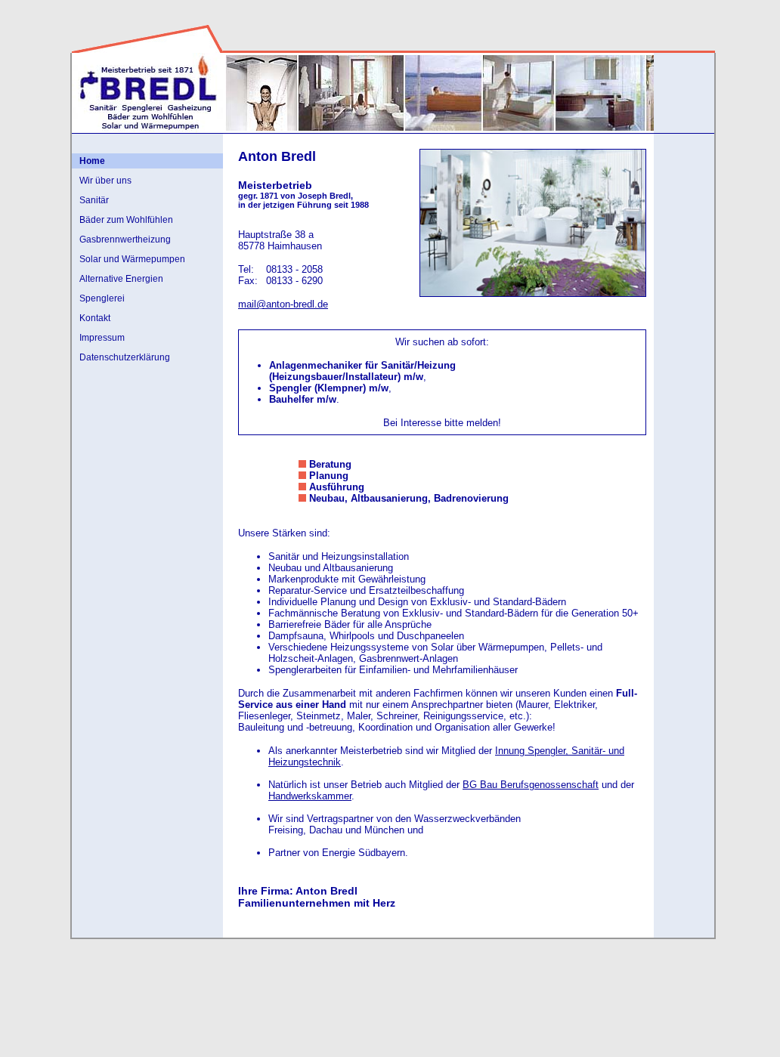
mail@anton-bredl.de (283, 304)
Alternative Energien (121, 279)
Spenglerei (102, 298)
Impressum (102, 337)
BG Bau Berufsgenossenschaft (531, 784)
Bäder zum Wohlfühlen (126, 220)
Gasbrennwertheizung (125, 239)
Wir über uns (105, 180)
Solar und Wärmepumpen (132, 259)
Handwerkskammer (309, 796)
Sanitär (94, 200)
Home (92, 161)
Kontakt (94, 318)
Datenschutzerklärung (124, 357)
